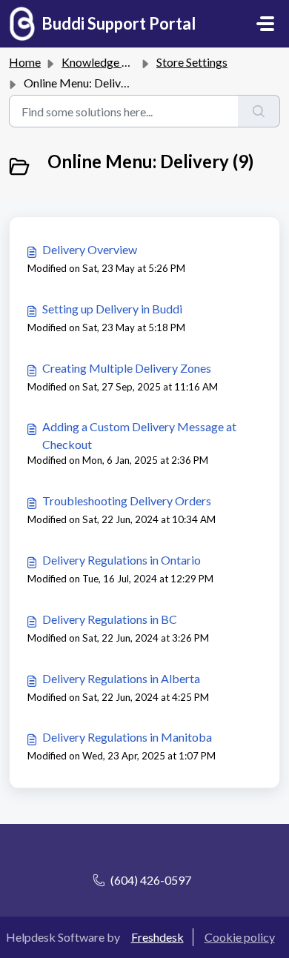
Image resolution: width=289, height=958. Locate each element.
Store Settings (191, 62)
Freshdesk (157, 937)
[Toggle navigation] (265, 23)
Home (25, 62)
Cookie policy (240, 937)
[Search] (259, 111)
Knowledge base (104, 62)
